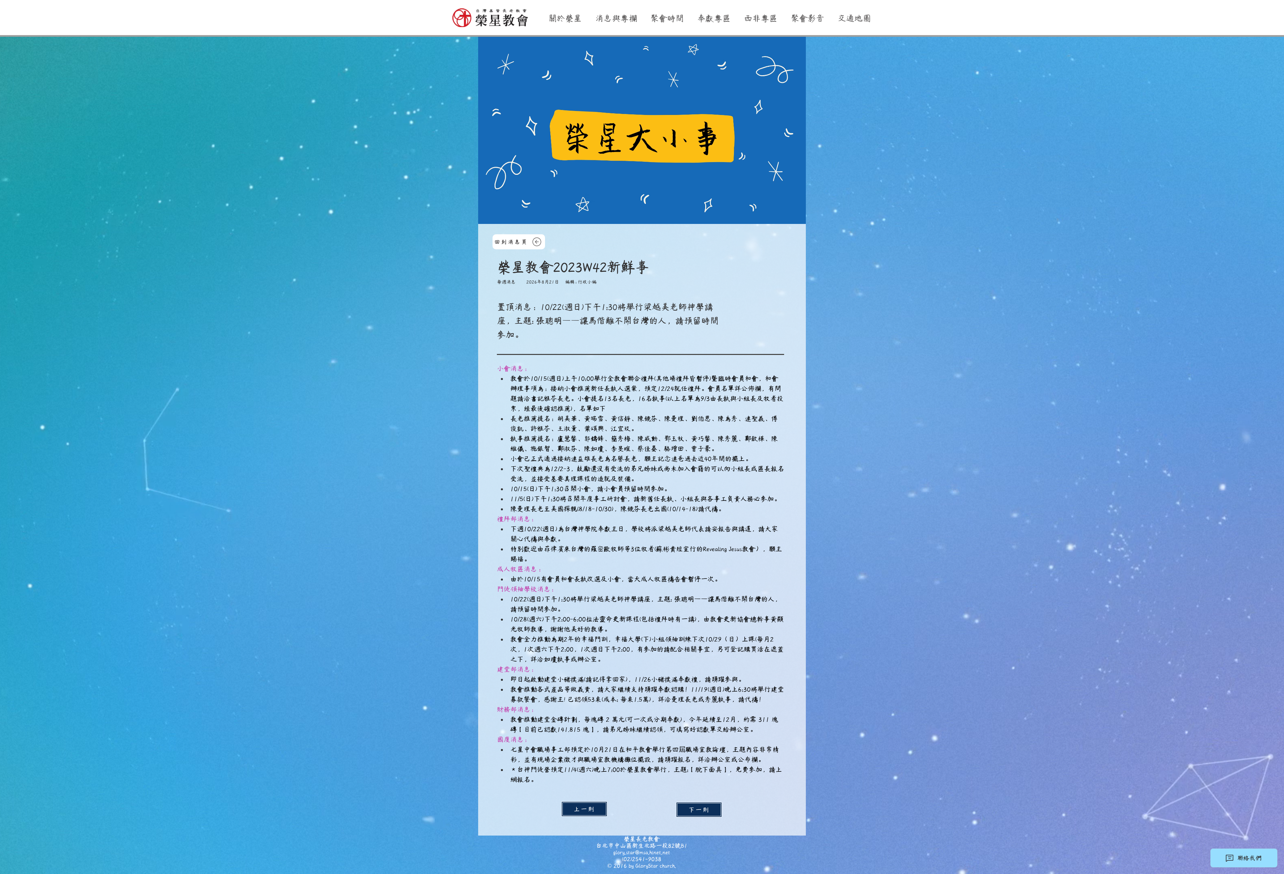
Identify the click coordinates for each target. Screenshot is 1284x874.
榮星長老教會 (642, 839)
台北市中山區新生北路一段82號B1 (641, 845)
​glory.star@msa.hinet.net (641, 852)
